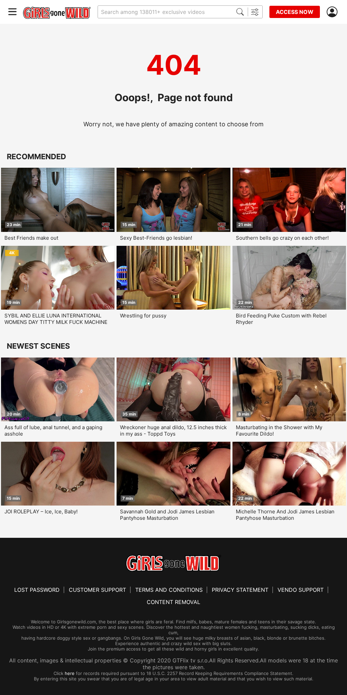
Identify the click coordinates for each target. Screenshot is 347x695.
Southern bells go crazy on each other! (282, 238)
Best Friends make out (31, 238)
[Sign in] (333, 12)
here (70, 673)
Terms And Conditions (169, 589)
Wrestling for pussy (143, 315)
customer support (97, 589)
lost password (37, 589)
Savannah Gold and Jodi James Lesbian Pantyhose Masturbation (167, 514)
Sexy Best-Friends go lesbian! (156, 238)
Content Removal (173, 602)
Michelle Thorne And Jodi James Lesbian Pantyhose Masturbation (285, 514)
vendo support (301, 589)
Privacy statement (240, 589)
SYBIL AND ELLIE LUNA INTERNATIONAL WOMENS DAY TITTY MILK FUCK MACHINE (55, 318)
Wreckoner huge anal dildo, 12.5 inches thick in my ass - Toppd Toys (173, 430)
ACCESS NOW (294, 11)
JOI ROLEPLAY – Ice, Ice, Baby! (41, 511)
